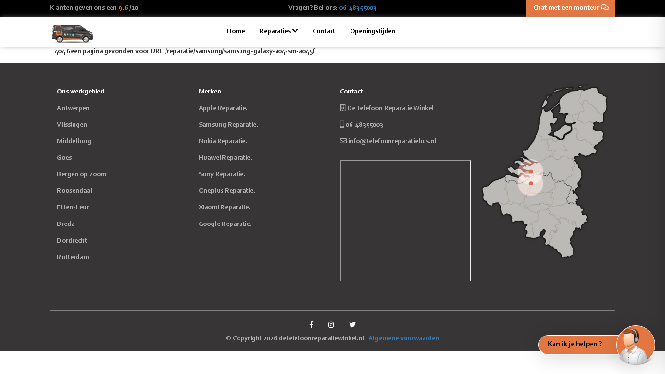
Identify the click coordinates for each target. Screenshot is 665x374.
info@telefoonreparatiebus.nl (392, 141)
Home (236, 31)
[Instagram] (331, 325)
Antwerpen (73, 108)
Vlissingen (72, 125)
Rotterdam (73, 257)
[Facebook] (311, 325)
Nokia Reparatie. (223, 141)
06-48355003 (358, 8)
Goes (64, 158)
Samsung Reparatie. (228, 125)
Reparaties (275, 31)
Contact (324, 31)
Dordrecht (72, 241)
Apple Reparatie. (223, 108)
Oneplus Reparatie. (227, 191)
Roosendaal (74, 191)
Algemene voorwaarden (404, 339)
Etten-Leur (73, 208)
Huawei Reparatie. (225, 158)
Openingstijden (372, 31)
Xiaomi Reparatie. (225, 208)
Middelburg (74, 141)
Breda (65, 224)
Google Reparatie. (225, 224)
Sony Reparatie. (222, 174)
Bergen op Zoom (82, 174)
